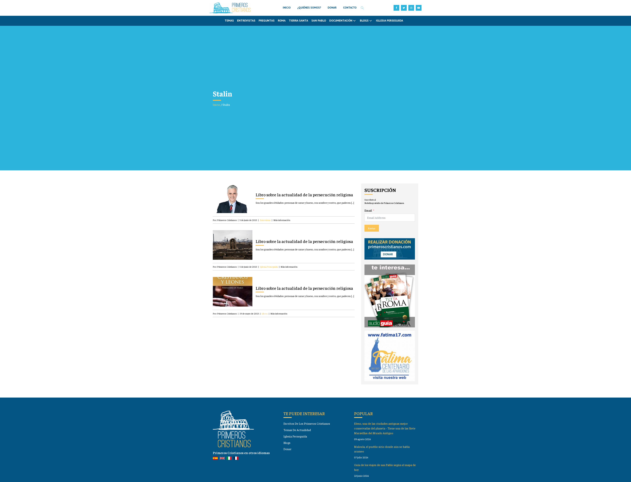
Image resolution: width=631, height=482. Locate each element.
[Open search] (362, 8)
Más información (281, 219)
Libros (265, 313)
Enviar (371, 228)
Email (368, 210)
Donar (287, 449)
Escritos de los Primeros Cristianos (306, 423)
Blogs (286, 443)
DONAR (332, 7)
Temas (229, 20)
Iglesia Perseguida (389, 20)
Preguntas (267, 20)
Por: (225, 219)
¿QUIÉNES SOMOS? (309, 7)
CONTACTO (350, 7)
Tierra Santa (298, 20)
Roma (282, 20)
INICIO (287, 7)
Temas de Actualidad (297, 430)
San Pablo (318, 20)
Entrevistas (246, 20)
